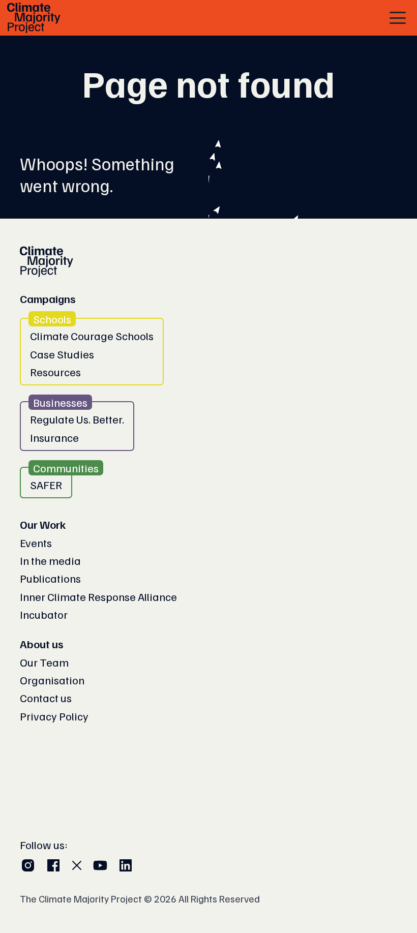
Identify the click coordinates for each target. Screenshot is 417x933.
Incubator (44, 614)
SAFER (46, 484)
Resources (55, 372)
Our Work (43, 524)
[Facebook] (53, 865)
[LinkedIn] (125, 865)
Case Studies (62, 354)
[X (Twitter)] (77, 865)
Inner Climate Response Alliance (98, 596)
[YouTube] (100, 865)
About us (42, 644)
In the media (50, 560)
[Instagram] (28, 865)
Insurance (54, 437)
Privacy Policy (54, 716)
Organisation (52, 680)
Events (36, 542)
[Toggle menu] (398, 18)
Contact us (46, 697)
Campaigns (48, 298)
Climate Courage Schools (92, 335)
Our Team (44, 662)
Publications (50, 578)
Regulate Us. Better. (77, 419)
